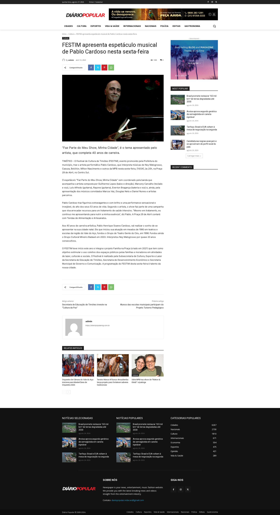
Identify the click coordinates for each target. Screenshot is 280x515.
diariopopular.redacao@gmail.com (128, 500)
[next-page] (68, 392)
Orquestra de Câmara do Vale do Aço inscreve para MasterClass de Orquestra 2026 (77, 382)
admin (71, 60)
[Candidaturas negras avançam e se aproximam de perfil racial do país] (178, 145)
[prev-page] (64, 392)
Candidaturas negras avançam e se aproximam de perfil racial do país (202, 144)
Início (64, 34)
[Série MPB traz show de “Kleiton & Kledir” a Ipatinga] (148, 365)
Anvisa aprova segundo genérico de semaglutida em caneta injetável (202, 114)
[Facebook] (208, 2)
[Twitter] (216, 2)
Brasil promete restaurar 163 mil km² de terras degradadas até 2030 (201, 99)
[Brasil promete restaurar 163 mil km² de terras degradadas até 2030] (178, 100)
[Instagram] (212, 2)
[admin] (64, 60)
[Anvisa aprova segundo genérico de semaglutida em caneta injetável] (178, 115)
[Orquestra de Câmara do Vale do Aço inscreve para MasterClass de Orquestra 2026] (78, 365)
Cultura (71, 34)
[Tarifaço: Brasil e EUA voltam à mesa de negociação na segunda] (178, 130)
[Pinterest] (104, 67)
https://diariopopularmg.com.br (97, 325)
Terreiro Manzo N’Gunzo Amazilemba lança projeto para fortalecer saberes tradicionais (112, 382)
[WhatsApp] (111, 67)
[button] (214, 26)
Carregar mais (193, 156)
